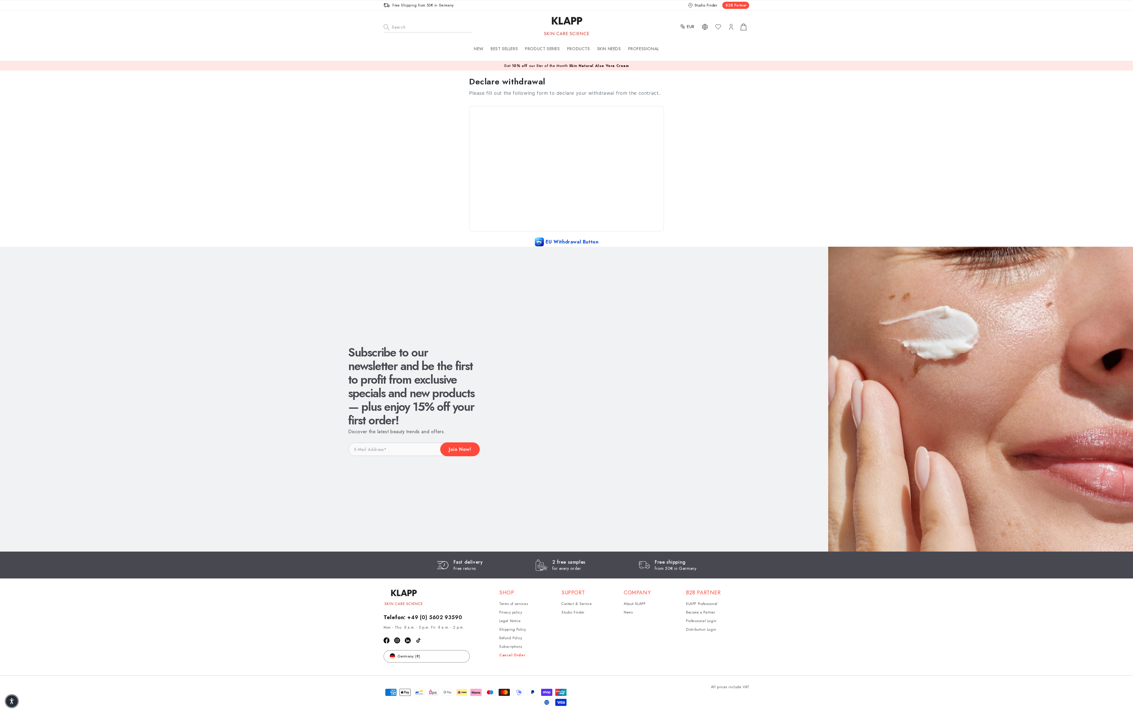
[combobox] (428, 26)
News (628, 612)
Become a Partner (701, 612)
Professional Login (701, 621)
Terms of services (513, 603)
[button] (542, 48)
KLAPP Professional (702, 603)
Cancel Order (512, 655)
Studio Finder (572, 612)
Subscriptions (510, 646)
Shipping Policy (512, 629)
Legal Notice (509, 621)
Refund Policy (510, 638)
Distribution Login (701, 629)
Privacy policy (510, 612)
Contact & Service (576, 603)
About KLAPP (635, 603)
